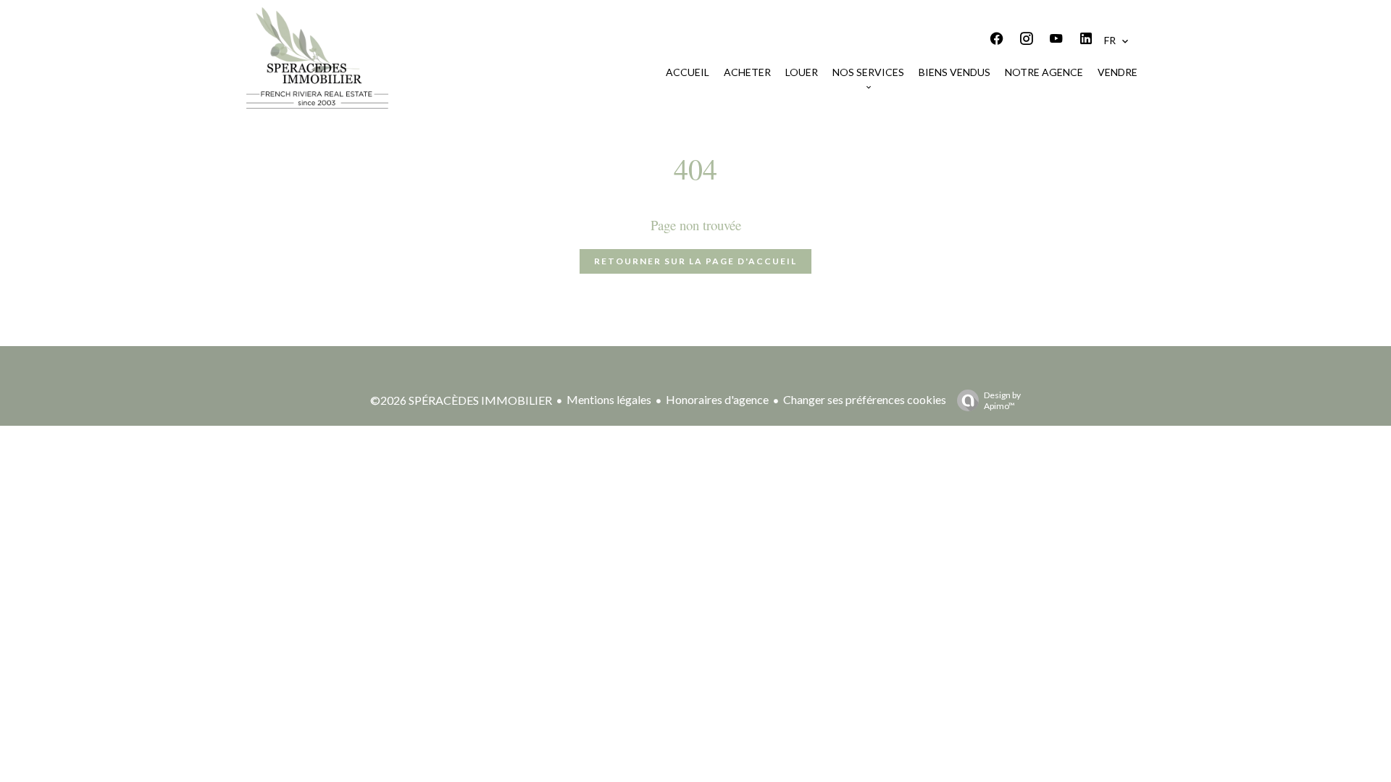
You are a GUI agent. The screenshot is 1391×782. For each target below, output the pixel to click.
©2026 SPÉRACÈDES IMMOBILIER (461, 400)
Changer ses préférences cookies (864, 399)
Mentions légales (609, 399)
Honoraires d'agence (717, 399)
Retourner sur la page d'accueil (695, 261)
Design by (1002, 400)
